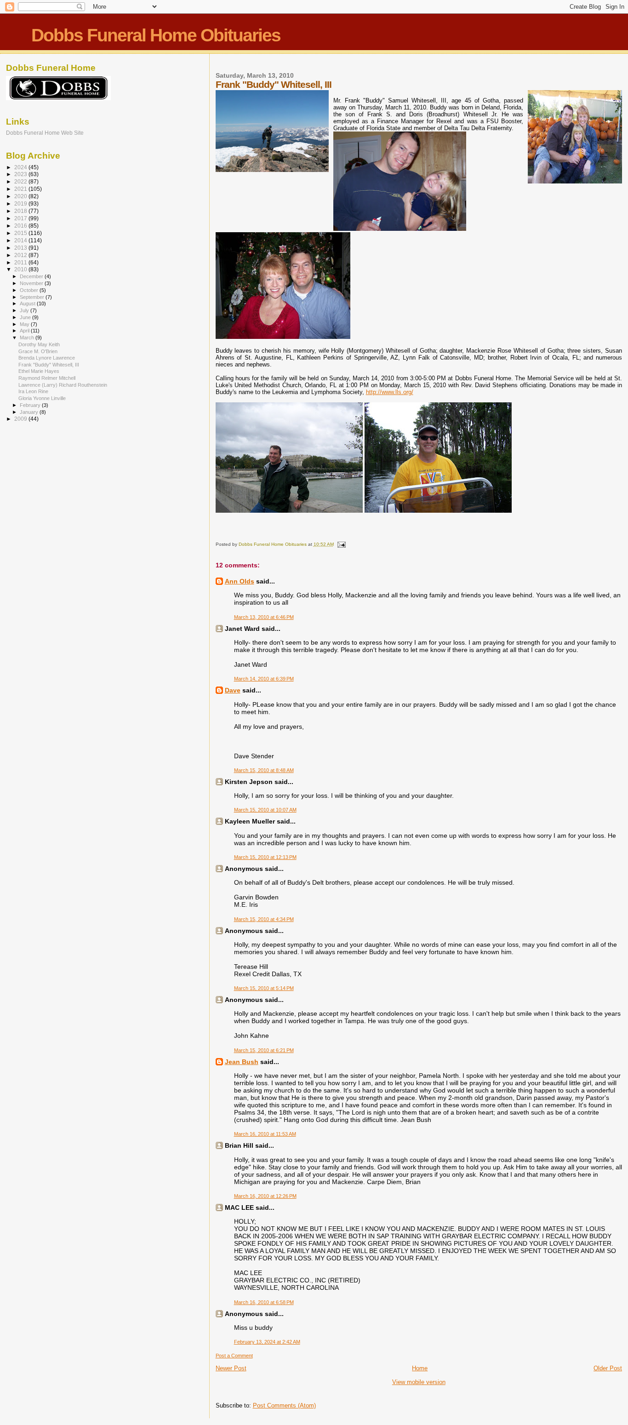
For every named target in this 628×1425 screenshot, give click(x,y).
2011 (21, 262)
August (28, 303)
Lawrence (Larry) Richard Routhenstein (62, 385)
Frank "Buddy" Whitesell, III (48, 364)
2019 (21, 203)
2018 (21, 211)
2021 (21, 189)
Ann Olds (239, 581)
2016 (21, 226)
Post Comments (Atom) (284, 1405)
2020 (21, 196)
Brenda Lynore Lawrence (46, 358)
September (33, 297)
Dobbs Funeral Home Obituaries (155, 35)
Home (420, 1368)
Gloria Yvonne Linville (42, 398)
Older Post (608, 1368)
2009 (21, 419)
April (25, 330)
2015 (21, 233)
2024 (21, 167)
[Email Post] (341, 544)
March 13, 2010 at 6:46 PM (264, 617)
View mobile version (418, 1382)
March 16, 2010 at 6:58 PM (264, 1302)
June (26, 317)
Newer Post (231, 1368)
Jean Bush (241, 1061)
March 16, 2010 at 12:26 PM (265, 1196)
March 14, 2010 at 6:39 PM (264, 678)
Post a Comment (234, 1355)
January (30, 412)
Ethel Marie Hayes (38, 371)
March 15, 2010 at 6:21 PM (264, 1050)
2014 (21, 240)
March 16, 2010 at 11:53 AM (265, 1134)
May (25, 324)
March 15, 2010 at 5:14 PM (264, 988)
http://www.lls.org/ (389, 392)
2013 (21, 248)
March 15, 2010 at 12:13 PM (265, 857)
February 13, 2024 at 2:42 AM (267, 1342)
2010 (21, 269)
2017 (21, 218)
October (30, 290)
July (25, 310)
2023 (21, 174)
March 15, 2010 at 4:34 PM (264, 919)
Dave (232, 690)
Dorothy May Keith (39, 344)
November (32, 283)
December (32, 276)
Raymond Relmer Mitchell (46, 378)
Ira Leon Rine (33, 391)
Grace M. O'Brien (37, 351)
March (27, 337)
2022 (21, 181)
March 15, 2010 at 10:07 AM (265, 810)
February (31, 405)
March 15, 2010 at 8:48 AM (264, 770)
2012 (21, 255)
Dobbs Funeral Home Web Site (45, 133)
